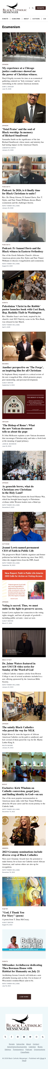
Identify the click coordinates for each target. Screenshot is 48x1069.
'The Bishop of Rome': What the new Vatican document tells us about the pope (18, 428)
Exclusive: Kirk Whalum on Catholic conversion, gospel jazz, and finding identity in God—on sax (22, 791)
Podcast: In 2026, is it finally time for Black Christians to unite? (21, 191)
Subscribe (16, 19)
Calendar (32, 1047)
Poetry (5, 909)
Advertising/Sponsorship (17, 1047)
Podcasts (6, 187)
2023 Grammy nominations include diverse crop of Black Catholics (22, 853)
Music (4, 784)
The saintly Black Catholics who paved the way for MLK (18, 728)
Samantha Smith (9, 148)
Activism (5, 544)
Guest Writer (7, 383)
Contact (36, 1044)
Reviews (5, 364)
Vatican (5, 422)
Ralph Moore (7, 745)
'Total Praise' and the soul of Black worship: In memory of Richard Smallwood (18, 132)
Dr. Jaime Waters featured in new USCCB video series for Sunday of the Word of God (18, 666)
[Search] (33, 8)
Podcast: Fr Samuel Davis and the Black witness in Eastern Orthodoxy (22, 249)
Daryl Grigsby (8, 86)
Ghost (42, 1058)
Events (5, 302)
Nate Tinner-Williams (11, 206)
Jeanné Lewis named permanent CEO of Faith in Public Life (20, 548)
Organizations (39, 1049)
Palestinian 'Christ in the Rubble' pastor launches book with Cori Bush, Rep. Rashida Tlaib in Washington (23, 309)
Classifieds (25, 1052)
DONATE (40, 8)
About (26, 19)
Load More (24, 997)
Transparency (18, 1049)
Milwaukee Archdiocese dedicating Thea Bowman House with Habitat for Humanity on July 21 (22, 968)
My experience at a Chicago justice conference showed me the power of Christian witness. (19, 71)
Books (40, 1047)
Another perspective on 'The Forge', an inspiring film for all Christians (23, 368)
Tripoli (24, 1061)
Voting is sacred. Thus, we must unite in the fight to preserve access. (22, 606)
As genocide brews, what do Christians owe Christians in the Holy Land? (18, 489)
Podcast (29, 1049)
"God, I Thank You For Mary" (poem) (13, 913)
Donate (5, 19)
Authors (36, 19)
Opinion (5, 64)
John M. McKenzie (9, 444)
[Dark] (30, 8)
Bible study (7, 660)
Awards (5, 848)
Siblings (8, 1049)
